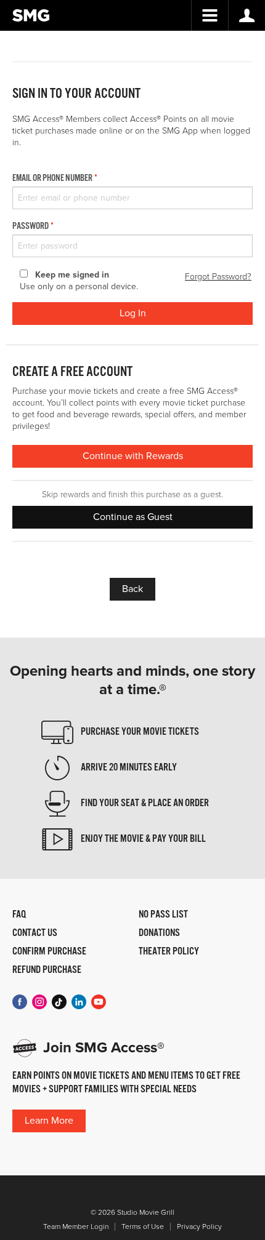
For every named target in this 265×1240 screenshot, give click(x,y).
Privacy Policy (199, 1227)
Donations (159, 933)
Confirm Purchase (49, 952)
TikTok (59, 1001)
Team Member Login (75, 1227)
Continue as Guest (133, 517)
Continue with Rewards (133, 456)
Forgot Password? (218, 276)
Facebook (19, 1001)
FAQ (19, 915)
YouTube (98, 1001)
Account (246, 15)
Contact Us (34, 933)
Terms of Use (142, 1227)
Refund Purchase (46, 970)
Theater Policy (169, 952)
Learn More (49, 1120)
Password (30, 226)
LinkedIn (78, 1001)
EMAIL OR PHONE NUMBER (52, 178)
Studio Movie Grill (31, 15)
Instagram (39, 1001)
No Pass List (163, 915)
